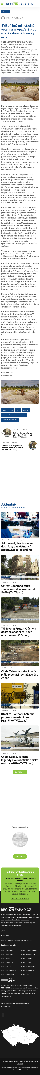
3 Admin (8, 18)
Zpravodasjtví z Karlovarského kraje (13, 507)
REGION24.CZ (25, 974)
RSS (31, 940)
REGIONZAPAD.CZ (7, 954)
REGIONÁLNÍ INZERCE (20, 899)
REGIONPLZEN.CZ (7, 950)
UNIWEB (15, 991)
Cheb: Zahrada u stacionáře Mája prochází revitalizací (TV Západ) (19, 674)
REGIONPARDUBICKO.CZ (29, 950)
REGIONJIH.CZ (6, 958)
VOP (18, 1064)
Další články (19, 772)
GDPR (35, 1061)
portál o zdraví (15, 1003)
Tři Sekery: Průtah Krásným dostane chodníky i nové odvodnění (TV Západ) (18, 632)
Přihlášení (10, 940)
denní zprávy (11, 917)
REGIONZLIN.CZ (26, 962)
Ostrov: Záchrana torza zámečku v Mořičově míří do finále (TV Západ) (24, 435)
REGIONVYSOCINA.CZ (28, 954)
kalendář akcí (16, 920)
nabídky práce (25, 920)
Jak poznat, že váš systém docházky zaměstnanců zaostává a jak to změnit (17, 546)
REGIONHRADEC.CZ (7, 974)
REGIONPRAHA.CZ (7, 962)
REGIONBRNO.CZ (26, 958)
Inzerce (3, 940)
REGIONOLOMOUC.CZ (28, 966)
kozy (11, 410)
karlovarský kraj (20, 415)
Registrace (17, 940)
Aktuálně (6, 12)
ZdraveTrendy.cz (6, 1006)
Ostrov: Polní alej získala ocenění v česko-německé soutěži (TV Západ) (12, 448)
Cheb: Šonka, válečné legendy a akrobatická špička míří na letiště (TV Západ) (19, 760)
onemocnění (7, 415)
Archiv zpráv (25, 940)
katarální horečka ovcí (10, 419)
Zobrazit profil (20, 856)
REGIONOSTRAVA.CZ (27, 970)
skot (18, 410)
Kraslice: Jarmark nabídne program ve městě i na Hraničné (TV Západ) (17, 717)
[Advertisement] (20, 477)
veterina (26, 410)
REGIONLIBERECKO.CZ (8, 970)
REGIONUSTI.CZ (6, 966)
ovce (4, 410)
